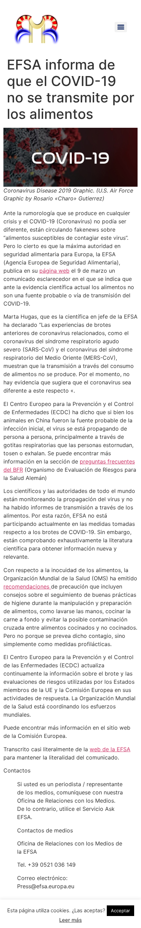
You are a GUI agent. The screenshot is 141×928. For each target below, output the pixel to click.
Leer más (70, 920)
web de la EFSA (110, 749)
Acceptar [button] (120, 910)
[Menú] (121, 27)
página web (54, 270)
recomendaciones (27, 586)
